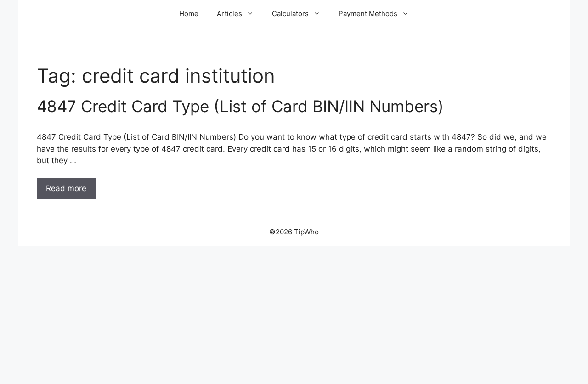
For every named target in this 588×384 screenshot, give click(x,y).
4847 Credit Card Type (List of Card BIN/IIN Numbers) (240, 106)
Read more (66, 188)
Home (188, 13)
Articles (229, 13)
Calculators (290, 13)
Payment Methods (368, 13)
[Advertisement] (294, 315)
